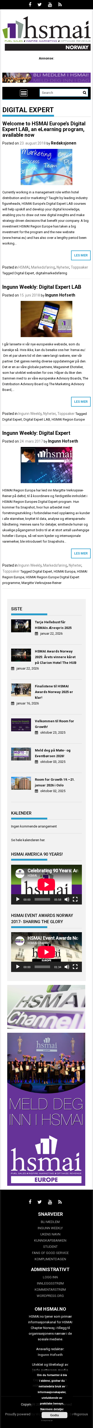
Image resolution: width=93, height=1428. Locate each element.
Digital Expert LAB (37, 419)
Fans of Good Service (50, 1253)
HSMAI (23, 267)
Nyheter (63, 267)
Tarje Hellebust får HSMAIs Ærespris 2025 (53, 625)
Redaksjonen (63, 143)
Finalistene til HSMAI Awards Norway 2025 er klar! (54, 692)
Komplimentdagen (50, 1259)
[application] (46, 885)
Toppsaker (79, 267)
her (42, 840)
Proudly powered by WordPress (28, 1414)
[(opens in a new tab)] (21, 626)
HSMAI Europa (64, 571)
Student (50, 1247)
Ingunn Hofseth (60, 295)
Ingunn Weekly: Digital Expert (36, 433)
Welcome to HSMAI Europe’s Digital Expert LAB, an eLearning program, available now (44, 129)
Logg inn (50, 1277)
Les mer (81, 255)
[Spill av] (17, 899)
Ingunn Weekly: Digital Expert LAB (41, 287)
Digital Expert (24, 273)
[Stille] (66, 899)
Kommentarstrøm (50, 1290)
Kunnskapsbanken (50, 1240)
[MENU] (24, 93)
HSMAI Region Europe (68, 419)
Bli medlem (50, 1222)
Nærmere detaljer (52, 1409)
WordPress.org (50, 1296)
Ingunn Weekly (30, 414)
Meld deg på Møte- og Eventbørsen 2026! (53, 753)
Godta (54, 1415)
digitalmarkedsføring (51, 273)
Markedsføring (43, 267)
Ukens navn (50, 1234)
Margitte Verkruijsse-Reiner (41, 583)
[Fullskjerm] (75, 899)
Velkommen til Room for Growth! (54, 724)
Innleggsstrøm (50, 1283)
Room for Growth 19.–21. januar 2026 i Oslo (55, 782)
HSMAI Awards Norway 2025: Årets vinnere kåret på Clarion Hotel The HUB (55, 657)
